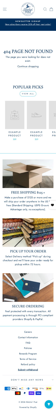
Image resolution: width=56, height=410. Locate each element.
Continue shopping (28, 66)
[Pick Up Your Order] (28, 232)
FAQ (28, 342)
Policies (28, 348)
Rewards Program (28, 353)
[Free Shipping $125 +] (28, 173)
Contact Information (28, 337)
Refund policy (28, 364)
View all (28, 93)
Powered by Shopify (28, 407)
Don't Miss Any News (27, 379)
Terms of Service (28, 359)
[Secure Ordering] (28, 287)
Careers (28, 332)
